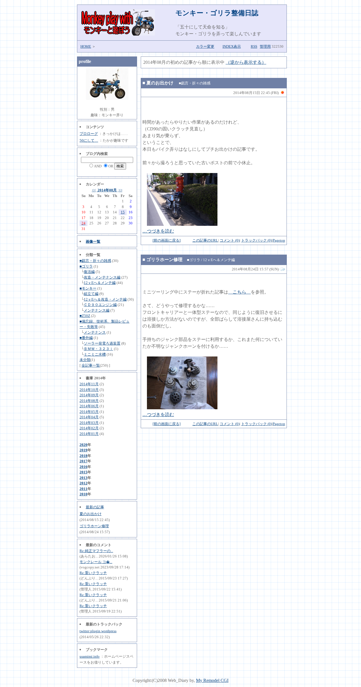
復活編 (89, 272)
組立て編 (91, 294)
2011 (83, 489)
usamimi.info (90, 656)
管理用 (265, 46)
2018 (83, 456)
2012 (83, 483)
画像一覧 (93, 241)
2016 (83, 467)
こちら (239, 292)
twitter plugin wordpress (98, 631)
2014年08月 (107, 190)
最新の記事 (95, 507)
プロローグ (89, 134)
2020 (83, 445)
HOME (85, 46)
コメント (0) (229, 240)
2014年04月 (89, 417)
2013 (83, 478)
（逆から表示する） (246, 62)
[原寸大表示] (182, 224)
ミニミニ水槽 (95, 354)
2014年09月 (89, 395)
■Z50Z (85, 316)
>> (120, 190)
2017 (83, 461)
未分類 (85, 360)
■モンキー (88, 288)
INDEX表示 (232, 46)
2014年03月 (89, 423)
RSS (254, 46)
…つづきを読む (158, 231)
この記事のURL (205, 240)
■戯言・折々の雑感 (95, 261)
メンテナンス (95, 332)
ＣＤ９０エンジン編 (100, 305)
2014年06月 (89, 406)
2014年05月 (89, 412)
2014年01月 (89, 434)
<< (94, 190)
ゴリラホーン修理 (94, 526)
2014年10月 (89, 390)
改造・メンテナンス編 (102, 277)
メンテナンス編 (96, 310)
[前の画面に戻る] (166, 240)
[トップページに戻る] (117, 34)
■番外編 (86, 338)
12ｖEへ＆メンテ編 (100, 283)
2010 (83, 494)
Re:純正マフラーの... (96, 551)
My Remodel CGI (212, 680)
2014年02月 (89, 428)
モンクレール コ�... (96, 562)
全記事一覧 (91, 365)
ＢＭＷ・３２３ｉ (98, 349)
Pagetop (279, 240)
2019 (83, 450)
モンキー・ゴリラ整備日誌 (216, 13)
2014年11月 (89, 384)
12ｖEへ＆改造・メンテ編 (105, 299)
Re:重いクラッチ (93, 573)
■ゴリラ (86, 266)
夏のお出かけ (91, 514)
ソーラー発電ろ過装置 (102, 343)
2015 (83, 472)
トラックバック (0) (256, 240)
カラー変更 (205, 46)
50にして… (89, 140)
